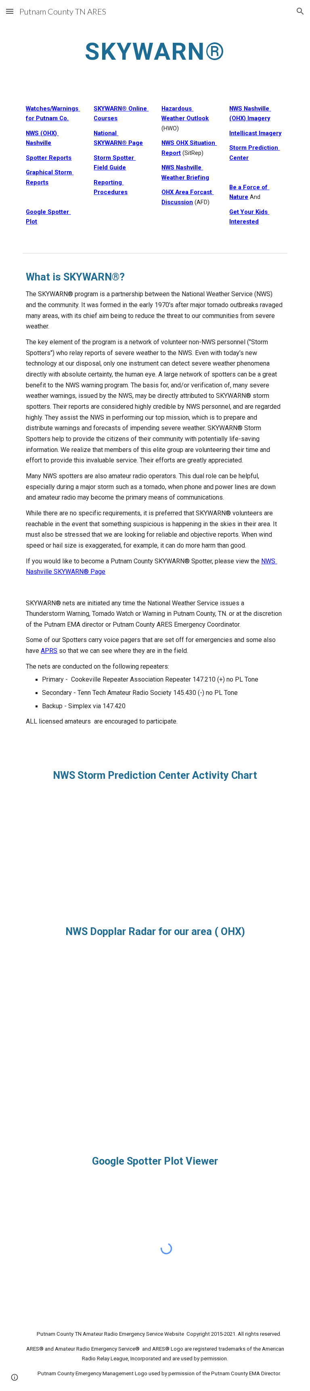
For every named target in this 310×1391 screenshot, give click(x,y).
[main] (155, 51)
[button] (9, 11)
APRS (49, 651)
